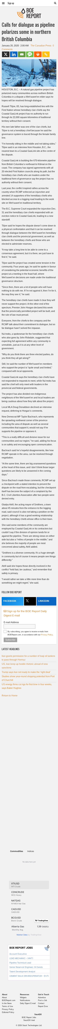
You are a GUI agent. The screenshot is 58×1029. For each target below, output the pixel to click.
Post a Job (42, 1000)
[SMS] (30, 54)
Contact (41, 1003)
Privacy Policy (47, 635)
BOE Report (29, 10)
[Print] (38, 54)
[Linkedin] (13, 54)
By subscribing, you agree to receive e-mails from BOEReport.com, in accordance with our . (30, 633)
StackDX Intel (29, 1020)
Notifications (25, 1000)
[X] (5, 54)
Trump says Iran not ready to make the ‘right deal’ (26, 672)
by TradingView (29, 935)
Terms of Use (7, 1006)
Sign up (11, 3)
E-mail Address (11, 622)
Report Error (43, 1006)
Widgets (23, 997)
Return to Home (9, 695)
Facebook (9, 601)
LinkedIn (43, 601)
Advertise (42, 997)
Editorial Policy (8, 1012)
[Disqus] (29, 734)
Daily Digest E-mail (28, 1003)
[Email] (21, 54)
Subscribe (10, 640)
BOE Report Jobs (29, 1017)
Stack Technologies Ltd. (32, 1025)
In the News (7, 1003)
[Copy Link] (46, 54)
